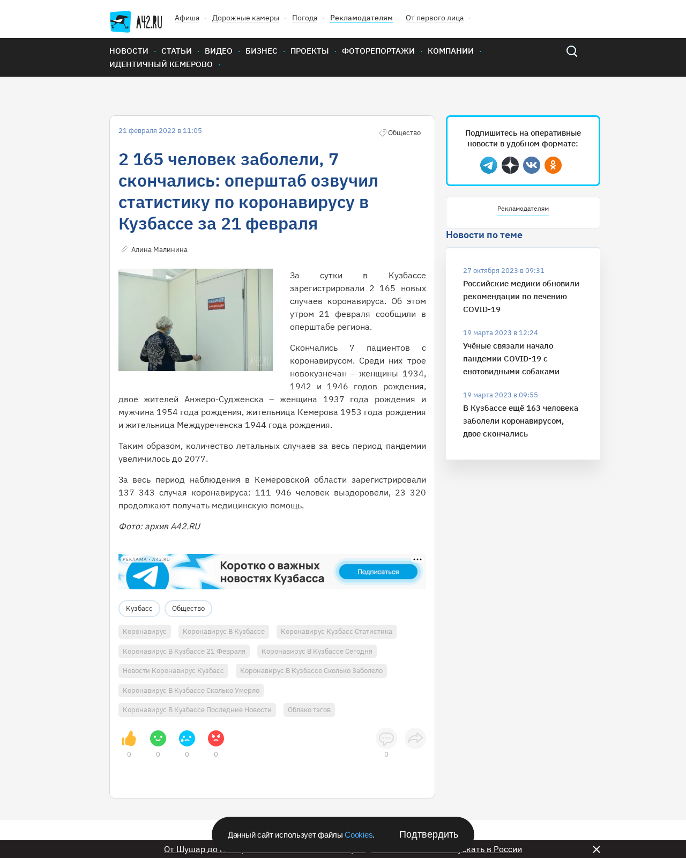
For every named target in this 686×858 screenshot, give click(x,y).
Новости (128, 51)
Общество (188, 608)
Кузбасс (139, 608)
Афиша (187, 18)
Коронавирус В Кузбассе (224, 631)
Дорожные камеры (245, 18)
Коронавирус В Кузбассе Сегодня (317, 651)
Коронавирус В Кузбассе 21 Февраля (184, 651)
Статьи (176, 51)
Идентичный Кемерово (161, 64)
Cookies (358, 834)
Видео (219, 51)
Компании (451, 51)
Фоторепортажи (378, 51)
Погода (304, 18)
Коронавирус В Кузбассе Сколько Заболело (311, 670)
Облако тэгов (309, 709)
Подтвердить (428, 834)
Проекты (309, 51)
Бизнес (261, 51)
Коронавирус (145, 631)
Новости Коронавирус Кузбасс (173, 670)
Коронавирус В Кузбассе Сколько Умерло (191, 690)
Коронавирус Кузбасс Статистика (336, 631)
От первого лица (435, 18)
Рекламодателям (361, 18)
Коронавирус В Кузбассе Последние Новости (197, 709)
